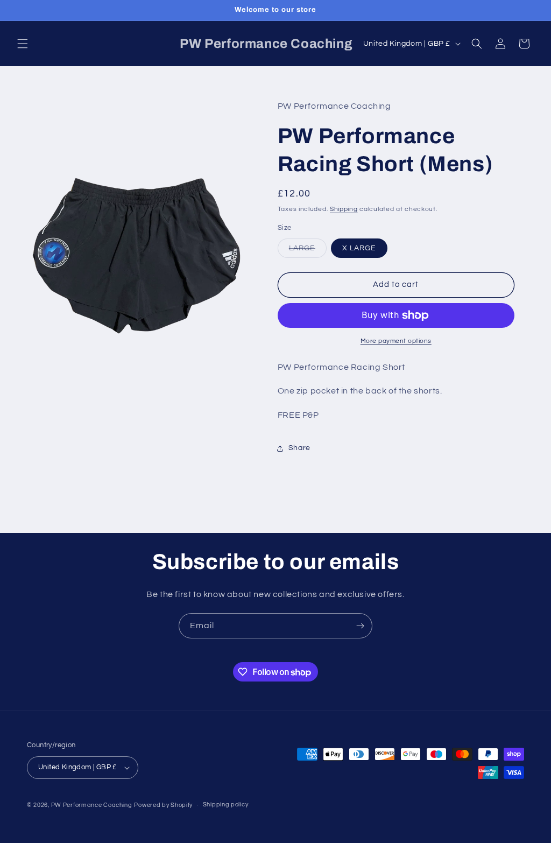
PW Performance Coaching (91, 805)
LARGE (308, 251)
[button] (22, 43)
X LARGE (359, 248)
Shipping (344, 209)
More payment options (396, 341)
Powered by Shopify (163, 805)
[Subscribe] (360, 625)
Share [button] (299, 448)
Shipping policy (226, 804)
